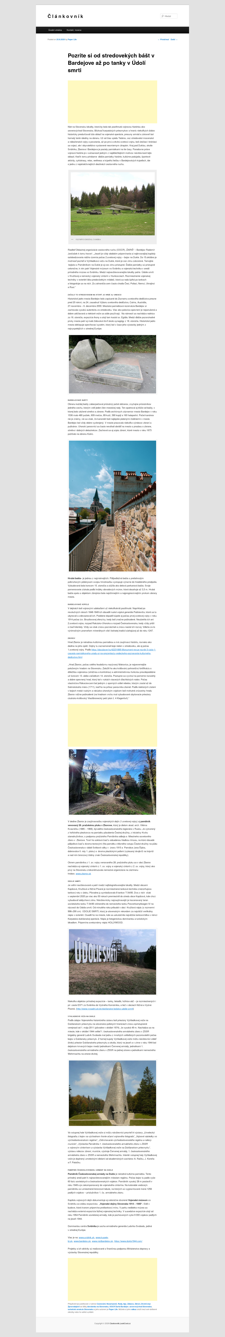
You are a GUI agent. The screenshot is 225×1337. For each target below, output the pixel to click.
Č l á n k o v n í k (65, 16)
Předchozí (163, 39)
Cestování (101, 1303)
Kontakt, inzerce (74, 29)
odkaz (133, 1309)
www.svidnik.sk (86, 1237)
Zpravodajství (74, 1306)
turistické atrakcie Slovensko (80, 1309)
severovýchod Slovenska (140, 1306)
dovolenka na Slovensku (98, 1306)
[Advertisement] (112, 101)
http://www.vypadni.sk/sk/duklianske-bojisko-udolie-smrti (105, 1008)
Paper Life (72, 39)
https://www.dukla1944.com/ (128, 1241)
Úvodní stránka (55, 29)
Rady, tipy (122, 1303)
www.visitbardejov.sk (102, 1241)
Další (174, 39)
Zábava (130, 1303)
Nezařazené (112, 1303)
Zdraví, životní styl (142, 1303)
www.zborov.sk (83, 873)
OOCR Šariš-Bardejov (119, 1306)
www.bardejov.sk (82, 1241)
